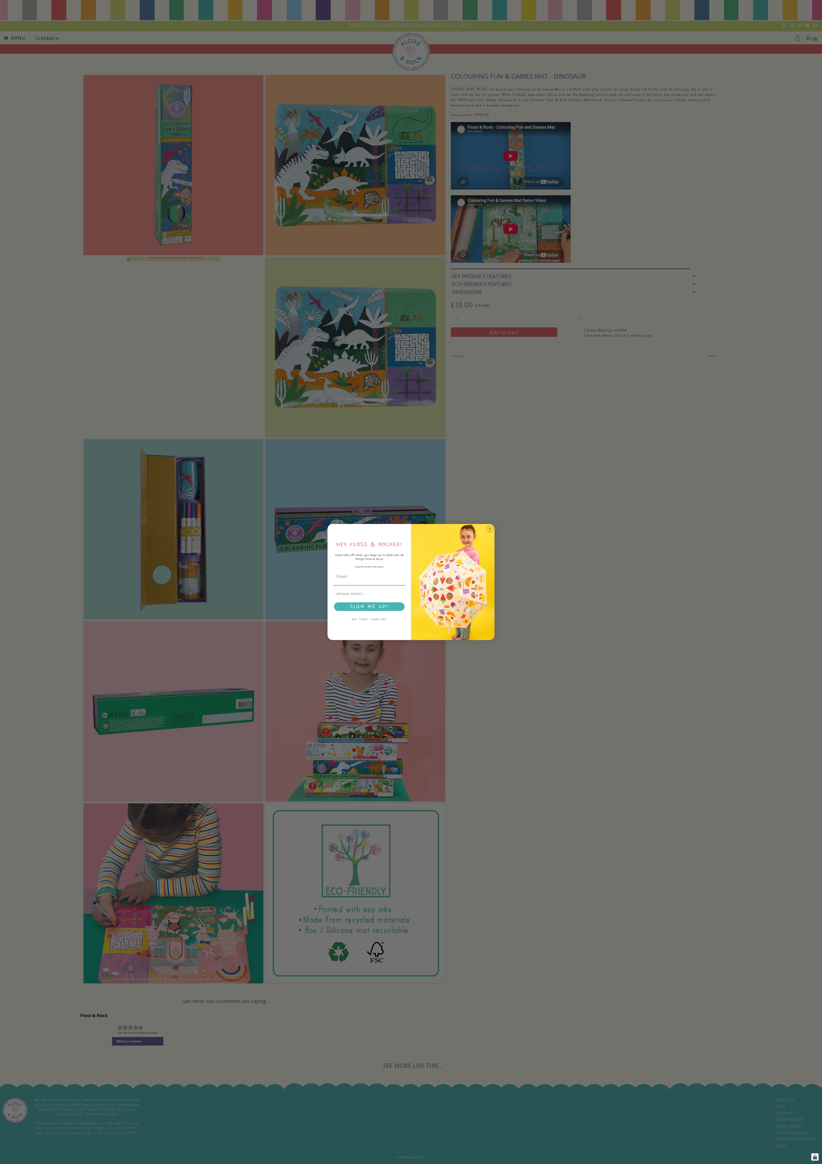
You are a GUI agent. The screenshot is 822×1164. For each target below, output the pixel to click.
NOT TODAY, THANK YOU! (369, 619)
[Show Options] (401, 594)
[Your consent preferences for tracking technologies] (815, 1157)
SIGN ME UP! (369, 607)
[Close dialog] (489, 528)
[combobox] (368, 594)
